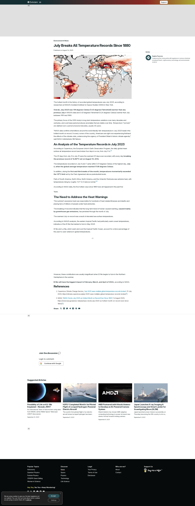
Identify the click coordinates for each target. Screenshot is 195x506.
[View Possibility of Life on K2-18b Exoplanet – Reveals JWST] (44, 393)
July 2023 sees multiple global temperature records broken (105, 291)
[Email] (79, 308)
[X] (60, 308)
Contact (118, 472)
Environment (58, 41)
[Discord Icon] (37, 491)
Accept (53, 496)
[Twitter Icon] (31, 491)
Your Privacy (92, 469)
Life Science (65, 481)
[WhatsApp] (67, 308)
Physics (63, 475)
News (67, 41)
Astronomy (31, 469)
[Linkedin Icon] (34, 491)
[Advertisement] (97, 20)
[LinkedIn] (64, 308)
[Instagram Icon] (28, 491)
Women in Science (33, 481)
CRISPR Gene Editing (35, 478)
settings (28, 500)
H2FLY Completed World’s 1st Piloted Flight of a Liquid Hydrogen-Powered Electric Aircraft (79, 406)
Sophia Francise (157, 56)
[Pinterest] (76, 308)
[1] (111, 151)
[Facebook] (73, 308)
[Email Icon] (44, 491)
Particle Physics (32, 475)
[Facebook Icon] (40, 491)
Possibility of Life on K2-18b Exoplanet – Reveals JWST (39, 405)
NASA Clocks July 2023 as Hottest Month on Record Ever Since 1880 (87, 298)
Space (63, 472)
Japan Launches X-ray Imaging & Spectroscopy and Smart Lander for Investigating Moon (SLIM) (150, 406)
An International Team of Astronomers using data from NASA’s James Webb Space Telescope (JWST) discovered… (44, 412)
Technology (65, 478)
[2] (96, 181)
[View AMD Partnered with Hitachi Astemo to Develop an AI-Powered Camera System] (115, 393)
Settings (53, 500)
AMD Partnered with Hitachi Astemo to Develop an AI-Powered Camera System (114, 406)
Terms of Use (92, 472)
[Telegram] (70, 308)
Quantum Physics (33, 472)
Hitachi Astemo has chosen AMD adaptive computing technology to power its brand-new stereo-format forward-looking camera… (114, 414)
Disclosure (91, 475)
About (117, 469)
